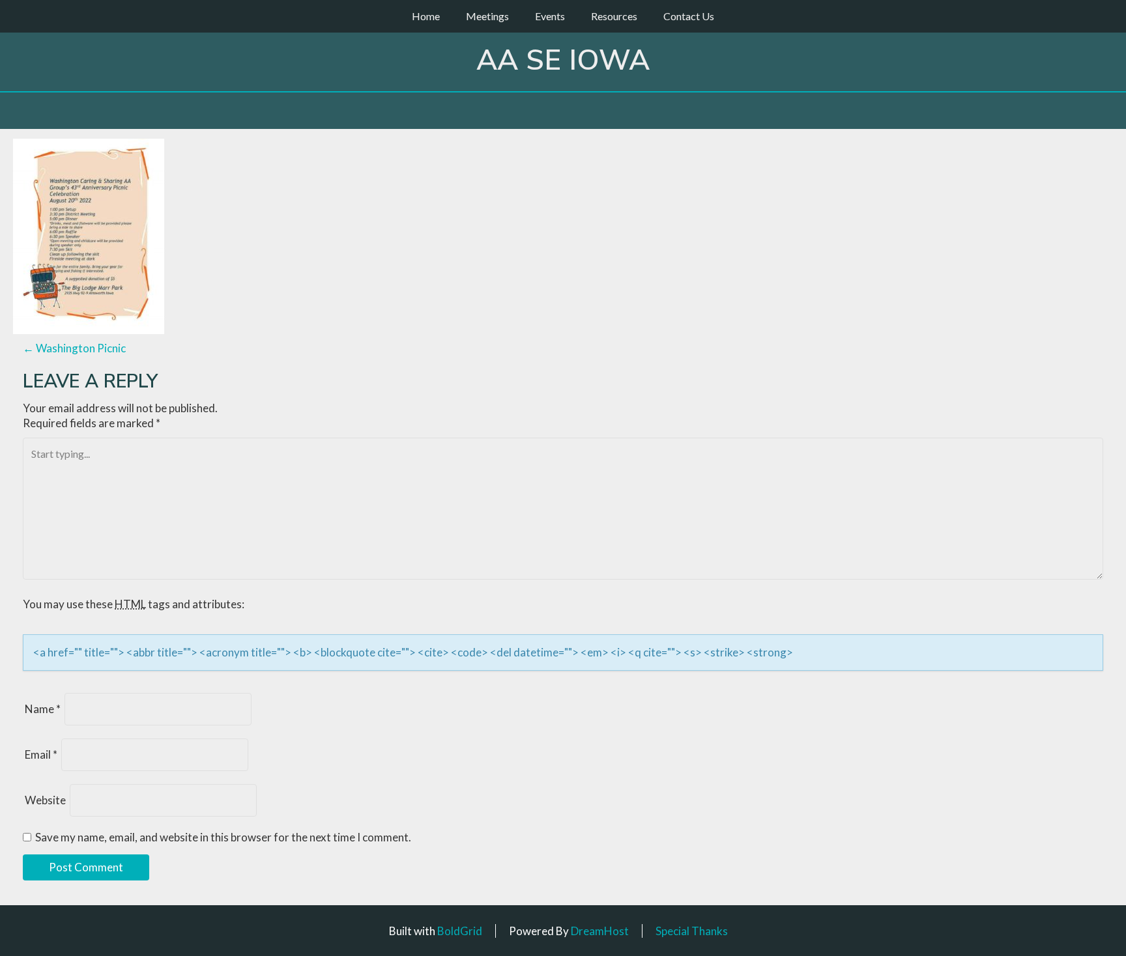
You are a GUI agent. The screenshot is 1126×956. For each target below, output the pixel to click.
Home (426, 16)
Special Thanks (692, 931)
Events (550, 16)
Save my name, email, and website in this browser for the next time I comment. (223, 837)
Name (43, 709)
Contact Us (688, 16)
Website (45, 800)
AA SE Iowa (563, 60)
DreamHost (600, 931)
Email (41, 754)
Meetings (487, 16)
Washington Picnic (74, 348)
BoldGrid (459, 931)
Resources (614, 16)
